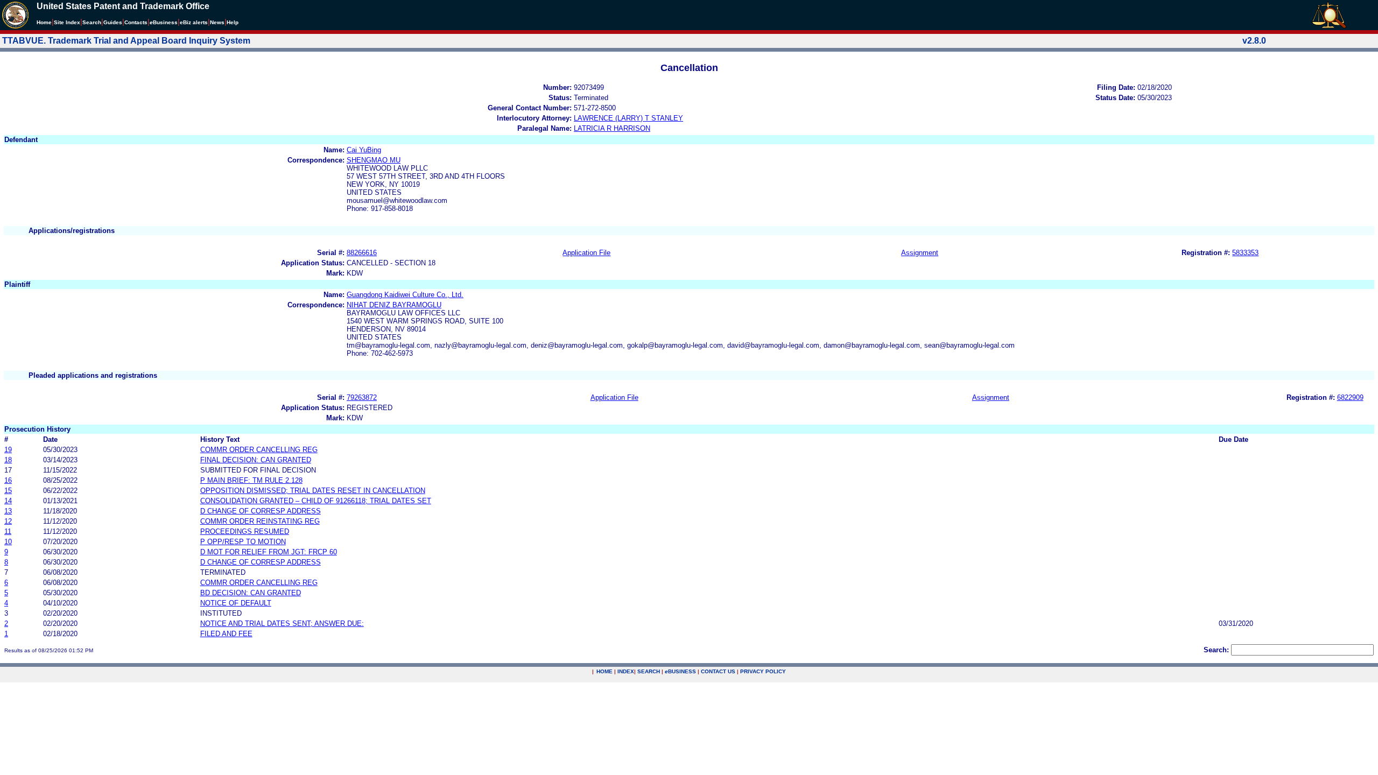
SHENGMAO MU (373, 160)
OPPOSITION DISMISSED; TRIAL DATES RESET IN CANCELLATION (312, 491)
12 (8, 521)
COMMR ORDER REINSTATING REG (260, 521)
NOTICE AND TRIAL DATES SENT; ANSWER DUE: (282, 623)
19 (8, 450)
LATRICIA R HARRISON (612, 128)
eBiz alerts (194, 22)
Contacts (135, 22)
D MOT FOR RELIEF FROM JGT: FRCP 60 (268, 552)
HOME (604, 671)
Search (91, 22)
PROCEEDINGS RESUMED (244, 531)
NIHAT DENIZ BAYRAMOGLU (394, 305)
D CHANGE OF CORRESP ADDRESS (260, 511)
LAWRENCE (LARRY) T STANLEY (628, 118)
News (217, 22)
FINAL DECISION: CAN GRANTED (255, 460)
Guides (112, 22)
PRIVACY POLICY (763, 671)
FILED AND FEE (226, 634)
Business (164, 22)
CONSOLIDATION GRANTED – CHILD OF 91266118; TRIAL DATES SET (315, 501)
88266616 (362, 253)
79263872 (362, 397)
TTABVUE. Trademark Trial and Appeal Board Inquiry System (126, 40)
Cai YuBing (364, 150)
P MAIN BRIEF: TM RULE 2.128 (251, 480)
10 (8, 542)
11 (7, 531)
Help (232, 22)
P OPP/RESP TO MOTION (243, 542)
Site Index (67, 22)
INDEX (625, 671)
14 (8, 501)
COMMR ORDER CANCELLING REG (259, 450)
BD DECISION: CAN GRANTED (250, 593)
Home (44, 22)
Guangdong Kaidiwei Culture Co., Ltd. (405, 295)
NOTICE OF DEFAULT (235, 603)
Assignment (919, 253)
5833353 (1245, 253)
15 (8, 491)
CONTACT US (718, 671)
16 (8, 480)
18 (8, 460)
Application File (586, 253)
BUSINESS (680, 671)
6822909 (1350, 397)
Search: (1216, 650)
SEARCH (648, 671)
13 (8, 511)
